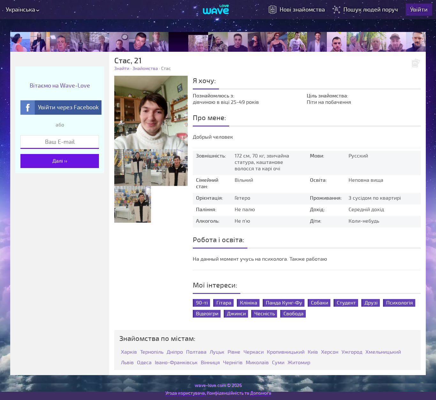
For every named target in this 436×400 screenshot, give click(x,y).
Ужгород (352, 352)
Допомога (260, 393)
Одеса (144, 362)
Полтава (196, 352)
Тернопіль (151, 352)
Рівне (234, 352)
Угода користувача (185, 393)
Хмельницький (383, 352)
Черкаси (254, 352)
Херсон (329, 352)
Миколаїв (257, 362)
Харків (129, 352)
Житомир (299, 362)
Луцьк (217, 352)
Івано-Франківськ (176, 362)
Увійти (419, 9)
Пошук (370, 9)
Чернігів (233, 362)
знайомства (302, 9)
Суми (278, 362)
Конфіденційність (225, 393)
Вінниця (210, 362)
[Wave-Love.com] (216, 10)
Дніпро (175, 352)
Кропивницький (285, 352)
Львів (127, 362)
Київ (313, 352)
